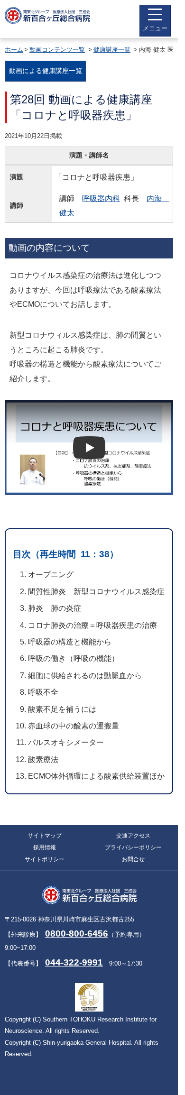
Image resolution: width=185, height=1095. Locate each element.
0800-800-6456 (76, 934)
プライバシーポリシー (133, 847)
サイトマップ (45, 835)
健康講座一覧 (111, 49)
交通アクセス (133, 835)
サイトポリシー (45, 859)
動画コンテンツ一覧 (57, 49)
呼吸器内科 (101, 198)
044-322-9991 (74, 962)
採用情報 (44, 847)
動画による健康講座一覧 (45, 70)
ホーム (14, 49)
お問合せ (133, 859)
